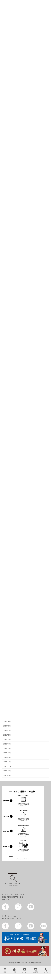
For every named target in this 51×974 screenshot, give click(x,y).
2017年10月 (7, 766)
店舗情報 (35, 972)
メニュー (24, 972)
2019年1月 (7, 730)
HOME (14, 972)
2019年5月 (7, 726)
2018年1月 (7, 762)
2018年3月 (7, 753)
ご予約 (46, 972)
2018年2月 (7, 757)
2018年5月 (7, 748)
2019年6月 (7, 721)
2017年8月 (7, 775)
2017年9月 (7, 771)
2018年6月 (7, 744)
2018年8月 (7, 735)
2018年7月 (7, 739)
